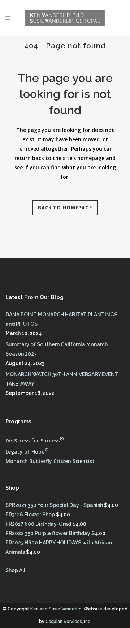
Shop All (15, 570)
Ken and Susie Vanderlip (56, 608)
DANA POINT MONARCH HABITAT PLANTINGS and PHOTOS (61, 319)
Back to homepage (65, 207)
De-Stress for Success (34, 440)
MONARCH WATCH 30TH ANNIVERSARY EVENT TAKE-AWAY (61, 379)
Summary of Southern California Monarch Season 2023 (56, 349)
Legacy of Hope (27, 451)
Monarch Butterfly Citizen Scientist (50, 461)
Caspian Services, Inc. (68, 621)
